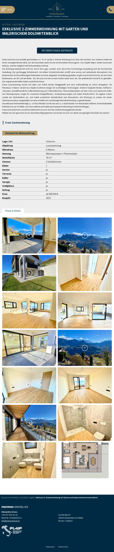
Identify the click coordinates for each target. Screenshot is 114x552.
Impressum (50, 546)
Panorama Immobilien (9, 497)
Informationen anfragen (57, 50)
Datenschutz (63, 546)
